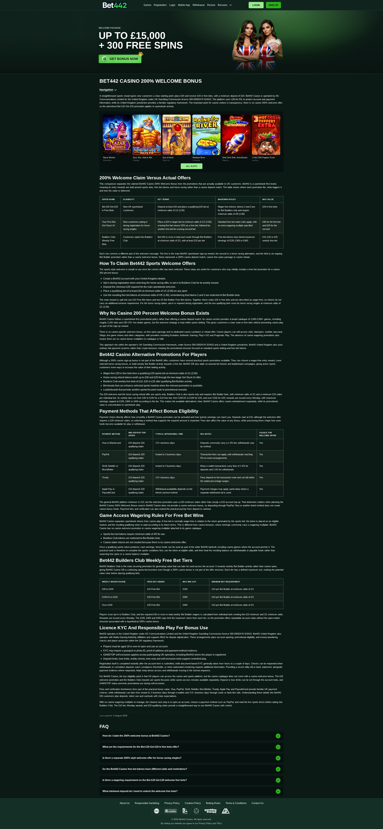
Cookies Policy (193, 803)
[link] (117, 138)
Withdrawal (199, 5)
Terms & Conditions (236, 803)
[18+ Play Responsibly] (156, 811)
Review (211, 5)
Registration (160, 5)
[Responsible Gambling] (170, 811)
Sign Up (273, 5)
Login (172, 5)
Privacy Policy (172, 803)
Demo (117, 141)
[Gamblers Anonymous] (225, 811)
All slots (191, 166)
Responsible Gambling (147, 803)
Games (147, 5)
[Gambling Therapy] (210, 811)
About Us (125, 803)
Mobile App (184, 5)
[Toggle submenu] (230, 5)
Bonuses (222, 5)
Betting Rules (213, 803)
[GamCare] (185, 811)
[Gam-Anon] (196, 811)
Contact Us (257, 803)
